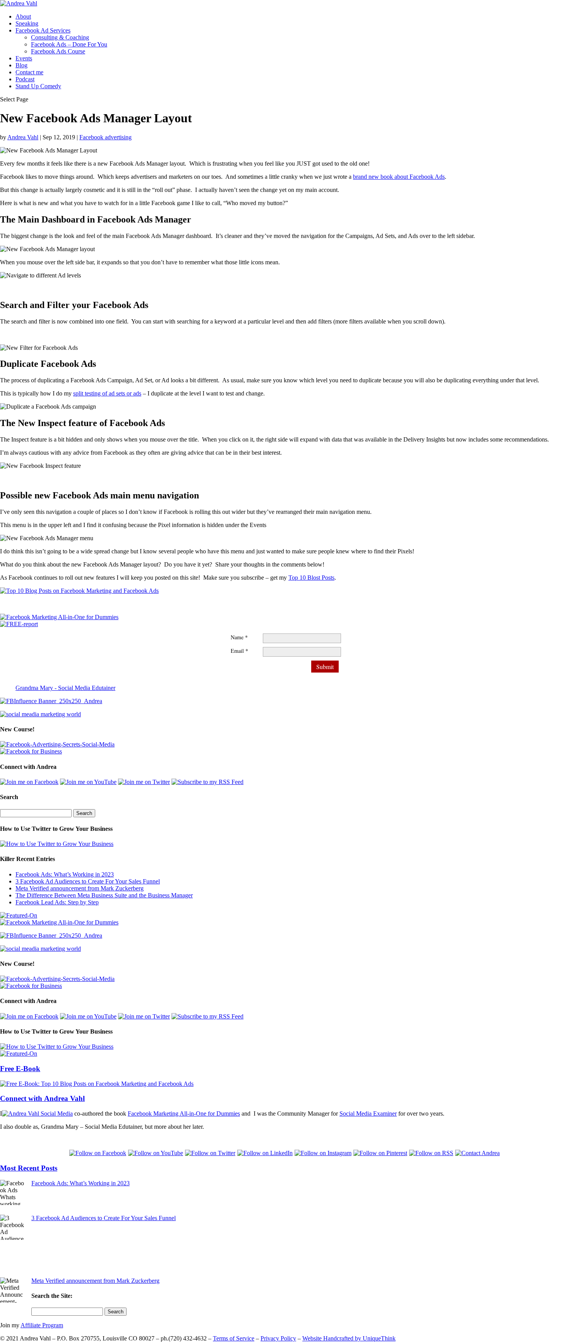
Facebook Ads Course (58, 51)
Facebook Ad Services (42, 30)
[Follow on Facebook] (98, 1153)
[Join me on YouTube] (88, 782)
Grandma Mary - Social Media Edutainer (65, 688)
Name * (239, 637)
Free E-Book (20, 1069)
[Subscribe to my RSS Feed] (207, 782)
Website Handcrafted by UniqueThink (349, 1338)
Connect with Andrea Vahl (42, 1098)
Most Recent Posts (28, 1168)
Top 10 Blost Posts (311, 577)
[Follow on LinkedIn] (266, 1153)
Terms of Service (233, 1338)
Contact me (29, 72)
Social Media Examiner (368, 1113)
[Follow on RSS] (432, 1153)
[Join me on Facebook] (29, 782)
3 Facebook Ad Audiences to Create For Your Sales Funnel (87, 881)
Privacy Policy (278, 1338)
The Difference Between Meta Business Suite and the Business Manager (104, 895)
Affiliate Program (42, 1325)
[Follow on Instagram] (324, 1153)
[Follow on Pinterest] (381, 1153)
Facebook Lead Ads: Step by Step (57, 902)
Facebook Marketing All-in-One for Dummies (184, 1113)
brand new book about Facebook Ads (399, 176)
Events (23, 58)
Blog (21, 65)
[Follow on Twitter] (211, 1153)
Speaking (26, 23)
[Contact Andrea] (477, 1153)
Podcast (24, 79)
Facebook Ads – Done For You (69, 44)
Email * (239, 650)
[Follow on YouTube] (156, 1153)
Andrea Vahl (22, 137)
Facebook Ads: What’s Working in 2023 (64, 874)
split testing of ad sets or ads (107, 393)
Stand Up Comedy (38, 86)
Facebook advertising (105, 137)
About (23, 16)
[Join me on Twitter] (144, 782)
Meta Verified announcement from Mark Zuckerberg (79, 888)
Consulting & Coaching (60, 37)
